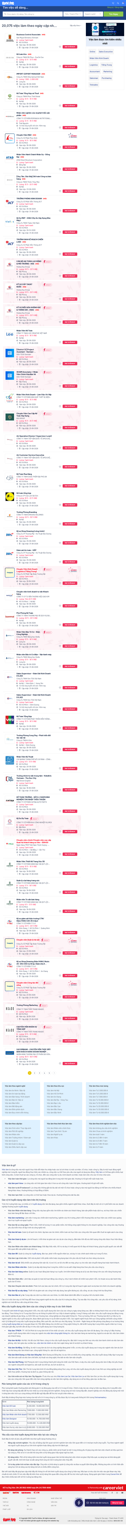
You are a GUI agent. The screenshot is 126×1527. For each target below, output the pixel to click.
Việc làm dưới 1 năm (96, 1134)
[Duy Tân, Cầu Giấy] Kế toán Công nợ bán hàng (33, 177)
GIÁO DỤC (102, 1498)
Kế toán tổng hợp (23, 493)
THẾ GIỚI (6, 1506)
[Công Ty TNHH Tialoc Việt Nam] (10, 221)
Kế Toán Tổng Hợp (24, 716)
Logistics (94, 65)
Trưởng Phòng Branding (26, 512)
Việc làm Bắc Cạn (54, 1106)
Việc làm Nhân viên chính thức (59, 1128)
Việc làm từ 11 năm (96, 1147)
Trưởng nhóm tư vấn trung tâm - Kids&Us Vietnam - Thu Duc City (33, 776)
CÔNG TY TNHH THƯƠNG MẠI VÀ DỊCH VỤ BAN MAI (33, 616)
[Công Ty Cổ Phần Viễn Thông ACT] (10, 202)
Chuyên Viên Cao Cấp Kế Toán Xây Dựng (26, 414)
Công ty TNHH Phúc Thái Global (28, 96)
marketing (107, 71)
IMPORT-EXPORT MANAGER (30, 74)
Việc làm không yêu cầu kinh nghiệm (103, 1128)
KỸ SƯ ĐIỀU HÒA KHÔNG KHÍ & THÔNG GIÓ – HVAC (28, 308)
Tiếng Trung (106, 65)
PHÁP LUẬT (7, 1509)
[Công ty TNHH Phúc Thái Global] (10, 97)
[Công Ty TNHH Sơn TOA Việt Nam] (10, 677)
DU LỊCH (29, 1509)
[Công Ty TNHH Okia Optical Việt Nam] (10, 77)
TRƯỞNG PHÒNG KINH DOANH (31, 198)
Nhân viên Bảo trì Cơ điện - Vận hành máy (33, 654)
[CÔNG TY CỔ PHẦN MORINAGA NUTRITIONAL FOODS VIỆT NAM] (10, 116)
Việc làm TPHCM (14, 1330)
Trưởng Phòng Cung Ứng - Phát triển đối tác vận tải (33, 736)
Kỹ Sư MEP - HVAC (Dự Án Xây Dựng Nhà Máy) (33, 219)
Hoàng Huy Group (23, 267)
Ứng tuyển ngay (70, 47)
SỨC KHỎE (78, 1506)
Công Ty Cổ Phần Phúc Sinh (26, 138)
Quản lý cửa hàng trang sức (27, 880)
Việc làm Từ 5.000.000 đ (98, 1094)
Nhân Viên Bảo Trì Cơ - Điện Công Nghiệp (28, 633)
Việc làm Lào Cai (63, 1376)
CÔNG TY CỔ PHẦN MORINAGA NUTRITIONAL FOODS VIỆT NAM (33, 118)
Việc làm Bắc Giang (54, 1109)
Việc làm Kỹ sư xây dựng (17, 1290)
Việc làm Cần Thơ (15, 1369)
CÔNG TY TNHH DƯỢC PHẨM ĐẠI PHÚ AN (31, 477)
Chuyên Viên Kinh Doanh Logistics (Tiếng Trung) (27, 570)
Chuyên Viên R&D (26, 135)
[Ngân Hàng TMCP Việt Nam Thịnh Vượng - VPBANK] (10, 843)
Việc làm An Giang (54, 1097)
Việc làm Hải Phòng (15, 1362)
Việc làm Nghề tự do (55, 1134)
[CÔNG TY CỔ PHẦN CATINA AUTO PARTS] (10, 800)
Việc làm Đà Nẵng (15, 1347)
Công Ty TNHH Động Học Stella (28, 637)
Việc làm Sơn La (77, 1376)
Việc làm (5, 1169)
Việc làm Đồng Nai (34, 1355)
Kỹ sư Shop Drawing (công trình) (30, 531)
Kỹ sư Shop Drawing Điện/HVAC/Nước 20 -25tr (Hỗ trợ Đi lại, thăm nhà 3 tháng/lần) (32, 962)
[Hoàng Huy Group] (10, 265)
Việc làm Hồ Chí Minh (55, 1094)
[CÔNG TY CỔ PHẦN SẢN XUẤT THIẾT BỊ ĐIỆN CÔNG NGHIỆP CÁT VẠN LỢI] (10, 398)
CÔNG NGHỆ (31, 1502)
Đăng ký (110, 7)
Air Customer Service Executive (30, 455)
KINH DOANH (31, 1498)
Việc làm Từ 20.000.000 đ (99, 1106)
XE (28, 1506)
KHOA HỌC (78, 1502)
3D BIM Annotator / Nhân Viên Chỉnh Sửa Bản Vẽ (27, 373)
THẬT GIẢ (102, 1506)
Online (92, 51)
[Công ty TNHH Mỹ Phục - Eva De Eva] (10, 57)
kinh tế (17, 1311)
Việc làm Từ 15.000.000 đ (98, 1103)
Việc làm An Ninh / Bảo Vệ (15, 1090)
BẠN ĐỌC (102, 1502)
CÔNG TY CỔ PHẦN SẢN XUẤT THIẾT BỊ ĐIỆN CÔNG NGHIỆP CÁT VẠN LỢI (32, 397)
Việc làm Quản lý (11, 1141)
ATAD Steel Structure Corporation (29, 160)
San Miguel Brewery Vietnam (27, 38)
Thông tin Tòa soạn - (102, 1518)
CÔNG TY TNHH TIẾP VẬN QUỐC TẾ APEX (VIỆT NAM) (33, 439)
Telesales (94, 84)
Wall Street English (23, 781)
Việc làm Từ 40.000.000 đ (99, 1112)
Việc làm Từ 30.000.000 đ (99, 1109)
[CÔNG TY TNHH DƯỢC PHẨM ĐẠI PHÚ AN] (10, 477)
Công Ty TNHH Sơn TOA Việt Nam (28, 679)
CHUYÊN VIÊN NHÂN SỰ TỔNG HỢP (26, 1027)
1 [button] (29, 1073)
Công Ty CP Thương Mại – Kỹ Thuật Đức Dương (33, 534)
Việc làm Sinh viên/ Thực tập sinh (18, 1128)
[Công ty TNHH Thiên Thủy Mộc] (10, 180)
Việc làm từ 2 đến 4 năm (98, 1137)
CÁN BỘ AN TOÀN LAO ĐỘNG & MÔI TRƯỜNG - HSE (28, 262)
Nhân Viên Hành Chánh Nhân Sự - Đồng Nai (33, 155)
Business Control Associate (30, 34)
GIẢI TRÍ (53, 1506)
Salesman (94, 78)
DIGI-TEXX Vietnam (23, 354)
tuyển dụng (37, 1204)
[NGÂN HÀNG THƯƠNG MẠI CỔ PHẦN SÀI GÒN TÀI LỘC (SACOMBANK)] (10, 1053)
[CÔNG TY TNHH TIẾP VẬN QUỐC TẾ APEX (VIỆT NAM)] (10, 439)
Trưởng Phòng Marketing (27, 1005)
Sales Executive (106, 51)
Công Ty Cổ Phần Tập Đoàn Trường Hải (30, 574)
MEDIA (5, 1498)
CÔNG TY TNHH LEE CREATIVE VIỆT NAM (31, 333)
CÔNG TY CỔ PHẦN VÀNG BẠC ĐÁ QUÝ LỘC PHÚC (32, 864)
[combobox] (33, 14)
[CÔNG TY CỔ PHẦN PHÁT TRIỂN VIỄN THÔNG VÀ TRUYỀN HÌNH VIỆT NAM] (10, 720)
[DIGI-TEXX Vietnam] (10, 353)
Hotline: (115, 1521)
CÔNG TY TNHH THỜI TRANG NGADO (30, 1009)
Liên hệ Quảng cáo (74, 1521)
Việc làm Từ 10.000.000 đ (98, 1100)
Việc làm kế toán (14, 1232)
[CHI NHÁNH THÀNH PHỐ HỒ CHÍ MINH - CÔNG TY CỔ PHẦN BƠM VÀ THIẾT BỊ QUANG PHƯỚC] (10, 760)
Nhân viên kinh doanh (99, 58)
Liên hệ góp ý (101, 1521)
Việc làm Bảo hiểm (12, 1103)
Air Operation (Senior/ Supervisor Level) (34, 436)
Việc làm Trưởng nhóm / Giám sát (18, 1137)
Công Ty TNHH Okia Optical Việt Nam (30, 77)
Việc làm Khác (52, 1137)
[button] (118, 3)
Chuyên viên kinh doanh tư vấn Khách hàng (32, 592)
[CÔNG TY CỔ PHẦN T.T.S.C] (10, 922)
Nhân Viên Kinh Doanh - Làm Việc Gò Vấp (33, 394)
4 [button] (44, 1073)
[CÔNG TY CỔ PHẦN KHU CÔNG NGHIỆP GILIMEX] (10, 822)
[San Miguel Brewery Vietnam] (10, 38)
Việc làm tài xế (14, 1263)
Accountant (95, 71)
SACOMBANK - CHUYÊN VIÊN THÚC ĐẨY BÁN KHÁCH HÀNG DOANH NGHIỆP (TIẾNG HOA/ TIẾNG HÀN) (33, 1050)
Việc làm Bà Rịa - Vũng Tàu (57, 1100)
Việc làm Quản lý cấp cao (14, 1144)
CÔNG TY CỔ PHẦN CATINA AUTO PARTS (31, 802)
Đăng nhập (119, 7)
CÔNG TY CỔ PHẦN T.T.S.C (26, 923)
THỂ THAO (78, 1498)
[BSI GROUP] (10, 417)
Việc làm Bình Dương (16, 1355)
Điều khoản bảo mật (89, 1521)
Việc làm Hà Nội (53, 1090)
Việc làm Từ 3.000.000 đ (98, 1090)
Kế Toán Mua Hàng (24, 474)
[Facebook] (112, 1493)
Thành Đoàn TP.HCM (116, 1518)
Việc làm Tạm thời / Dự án (57, 1131)
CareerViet (114, 1474)
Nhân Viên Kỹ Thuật (24, 756)
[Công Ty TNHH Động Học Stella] (10, 635)
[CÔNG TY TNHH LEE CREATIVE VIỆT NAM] (10, 334)
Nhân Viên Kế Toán (24, 330)
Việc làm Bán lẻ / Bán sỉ (14, 1100)
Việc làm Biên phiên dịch (14, 1109)
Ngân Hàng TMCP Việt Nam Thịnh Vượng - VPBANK (32, 845)
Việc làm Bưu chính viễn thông (16, 1112)
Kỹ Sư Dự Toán (22, 818)
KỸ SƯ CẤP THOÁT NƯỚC (24, 285)
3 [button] (39, 1073)
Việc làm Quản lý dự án (17, 1239)
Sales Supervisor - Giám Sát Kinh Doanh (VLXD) (33, 674)
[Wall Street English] (10, 779)
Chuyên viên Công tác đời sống (27, 983)
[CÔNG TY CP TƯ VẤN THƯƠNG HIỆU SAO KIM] (10, 595)
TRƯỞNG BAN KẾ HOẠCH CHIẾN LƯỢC (29, 240)
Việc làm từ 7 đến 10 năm (98, 1144)
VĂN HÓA (54, 1502)
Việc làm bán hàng (15, 1271)
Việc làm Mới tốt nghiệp (14, 1131)
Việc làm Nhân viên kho (17, 1267)
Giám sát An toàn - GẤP (26, 550)
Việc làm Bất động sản (13, 1106)
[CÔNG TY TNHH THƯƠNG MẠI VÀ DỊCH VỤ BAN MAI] (10, 616)
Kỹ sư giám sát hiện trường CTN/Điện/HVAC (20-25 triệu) (30, 919)
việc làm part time (15, 1183)
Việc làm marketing (16, 1218)
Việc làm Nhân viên (12, 1134)
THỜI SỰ (5, 1502)
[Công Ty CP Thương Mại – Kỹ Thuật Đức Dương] (10, 534)
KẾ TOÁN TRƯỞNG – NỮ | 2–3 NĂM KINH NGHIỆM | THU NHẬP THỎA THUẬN (33, 798)
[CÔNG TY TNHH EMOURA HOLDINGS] (10, 515)
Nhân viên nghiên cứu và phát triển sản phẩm (33, 114)
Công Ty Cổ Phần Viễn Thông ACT (29, 202)
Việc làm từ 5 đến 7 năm (98, 1141)
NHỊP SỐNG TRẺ (56, 1498)
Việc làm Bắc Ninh (54, 1112)
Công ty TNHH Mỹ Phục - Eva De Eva (29, 57)
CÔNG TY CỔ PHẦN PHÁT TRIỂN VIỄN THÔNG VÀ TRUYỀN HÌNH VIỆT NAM (33, 719)
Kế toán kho (23, 54)
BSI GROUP (20, 418)
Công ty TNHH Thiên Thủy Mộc (27, 182)
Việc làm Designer (9, 1419)
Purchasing (106, 78)
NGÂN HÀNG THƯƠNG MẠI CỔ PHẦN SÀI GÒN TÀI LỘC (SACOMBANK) (33, 1054)
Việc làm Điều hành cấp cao (16, 1147)
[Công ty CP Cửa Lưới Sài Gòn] (10, 496)
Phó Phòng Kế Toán (24, 613)
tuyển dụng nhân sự (15, 1324)
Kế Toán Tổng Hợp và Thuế (29, 93)
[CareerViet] (112, 1488)
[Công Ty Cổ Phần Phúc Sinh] (10, 138)
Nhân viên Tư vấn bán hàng (27, 899)
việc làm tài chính (44, 1343)
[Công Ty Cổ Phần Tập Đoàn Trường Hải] (10, 572)
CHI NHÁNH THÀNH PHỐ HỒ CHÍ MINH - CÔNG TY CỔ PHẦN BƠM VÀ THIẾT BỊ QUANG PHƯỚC (33, 759)
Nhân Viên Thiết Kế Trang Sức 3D (30, 861)
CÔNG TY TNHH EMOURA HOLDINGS (29, 515)
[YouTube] (122, 1493)
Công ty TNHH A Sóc (24, 740)
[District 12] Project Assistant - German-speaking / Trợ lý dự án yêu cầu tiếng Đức (27, 350)
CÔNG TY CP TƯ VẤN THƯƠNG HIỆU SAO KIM (32, 597)
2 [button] (34, 1073)
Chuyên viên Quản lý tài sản (28, 939)
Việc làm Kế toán (9, 1406)
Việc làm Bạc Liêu (54, 1103)
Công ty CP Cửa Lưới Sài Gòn (27, 496)
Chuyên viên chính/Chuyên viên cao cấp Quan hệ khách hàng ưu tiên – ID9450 (33, 841)
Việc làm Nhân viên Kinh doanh (14, 1414)
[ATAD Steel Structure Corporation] (10, 158)
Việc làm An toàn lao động (15, 1094)
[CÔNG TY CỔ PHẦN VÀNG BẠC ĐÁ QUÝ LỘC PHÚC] (10, 865)
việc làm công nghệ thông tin (58, 1333)
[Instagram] (117, 1493)
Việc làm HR (13, 1253)
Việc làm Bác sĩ (14, 1295)
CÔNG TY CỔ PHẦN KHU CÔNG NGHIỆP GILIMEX (34, 822)
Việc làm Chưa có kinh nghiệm (101, 1131)
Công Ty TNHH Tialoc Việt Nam (27, 223)
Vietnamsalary (100, 1397)
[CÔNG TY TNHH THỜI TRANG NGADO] (10, 1008)
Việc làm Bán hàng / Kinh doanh (17, 1097)
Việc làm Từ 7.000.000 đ (98, 1097)
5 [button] (49, 1073)
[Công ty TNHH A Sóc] (10, 739)
